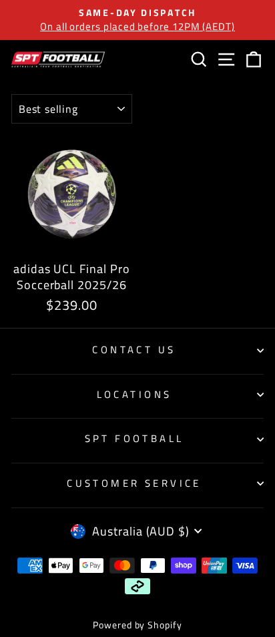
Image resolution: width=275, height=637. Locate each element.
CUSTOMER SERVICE (134, 483)
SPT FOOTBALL (134, 438)
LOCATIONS (134, 394)
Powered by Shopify (137, 625)
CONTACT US (134, 349)
